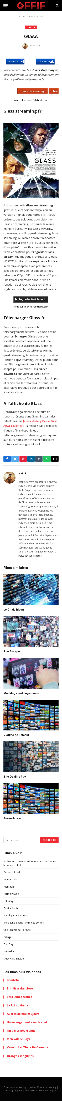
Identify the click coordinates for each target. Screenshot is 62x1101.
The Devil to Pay (14, 776)
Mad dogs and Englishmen (21, 693)
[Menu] (5, 5)
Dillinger (7, 937)
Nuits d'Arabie (11, 893)
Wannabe (8, 951)
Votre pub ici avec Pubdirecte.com (31, 100)
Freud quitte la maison (15, 915)
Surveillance (12, 818)
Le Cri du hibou (13, 609)
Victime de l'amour (16, 735)
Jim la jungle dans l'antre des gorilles (23, 922)
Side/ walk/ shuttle (13, 958)
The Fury (8, 944)
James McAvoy (32, 421)
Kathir (22, 473)
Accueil (22, 16)
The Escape (11, 651)
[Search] (57, 5)
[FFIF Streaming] (31, 5)
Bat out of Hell (11, 872)
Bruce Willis (49, 421)
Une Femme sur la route (17, 929)
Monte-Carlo (10, 879)
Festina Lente (11, 908)
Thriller (31, 16)
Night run (8, 886)
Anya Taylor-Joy (13, 426)
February (8, 901)
